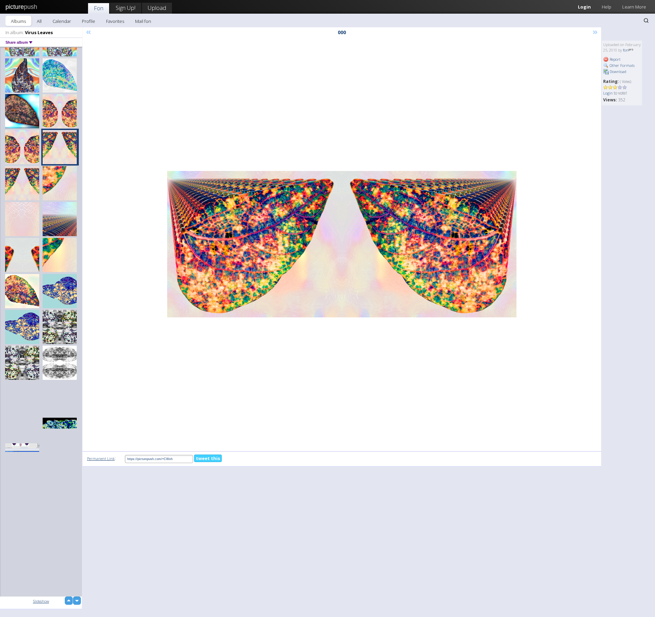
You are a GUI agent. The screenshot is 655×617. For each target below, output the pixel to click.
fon (625, 50)
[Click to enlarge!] (341, 244)
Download (617, 71)
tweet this (208, 458)
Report (615, 59)
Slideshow (41, 601)
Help (606, 7)
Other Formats (622, 65)
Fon (98, 8)
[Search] (646, 20)
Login (584, 7)
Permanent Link (101, 458)
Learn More (634, 7)
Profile (88, 21)
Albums (18, 21)
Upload (157, 8)
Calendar (62, 21)
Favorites (115, 21)
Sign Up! (125, 8)
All (39, 21)
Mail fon (143, 21)
